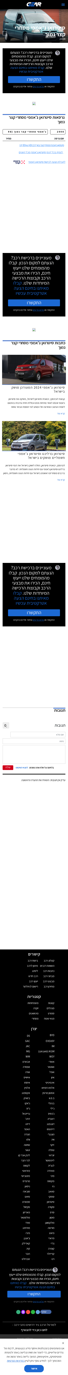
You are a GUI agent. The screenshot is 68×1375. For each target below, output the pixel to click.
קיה (28, 1248)
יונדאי (51, 1155)
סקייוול (26, 1207)
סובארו (26, 1191)
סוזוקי (51, 1196)
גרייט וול (26, 1113)
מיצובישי (25, 1176)
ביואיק (27, 1098)
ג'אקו (27, 1103)
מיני (52, 1176)
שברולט (26, 1259)
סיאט (27, 1196)
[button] (46, 1312)
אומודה (26, 1067)
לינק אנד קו (24, 1155)
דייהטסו (50, 1129)
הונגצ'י (51, 1134)
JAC (28, 1046)
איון (52, 1077)
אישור (34, 1368)
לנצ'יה (51, 1165)
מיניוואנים (34, 1013)
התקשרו (34, 79)
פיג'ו (28, 1233)
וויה (52, 1139)
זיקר (52, 1145)
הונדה (27, 1134)
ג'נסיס (51, 1113)
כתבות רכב (48, 971)
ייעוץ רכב (33, 981)
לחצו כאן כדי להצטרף (34, 1330)
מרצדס (26, 1181)
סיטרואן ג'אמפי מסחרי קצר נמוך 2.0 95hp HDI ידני (41, 145)
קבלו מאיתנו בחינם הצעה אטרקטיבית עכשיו (27, 69)
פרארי (51, 1238)
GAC (27, 1041)
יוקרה (36, 1008)
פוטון (52, 1217)
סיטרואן (50, 1202)
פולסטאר (25, 1217)
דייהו (28, 1124)
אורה (27, 1072)
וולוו (28, 1139)
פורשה (51, 1228)
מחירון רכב (49, 986)
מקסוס (50, 1181)
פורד (27, 1223)
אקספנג (26, 1093)
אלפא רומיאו (48, 1088)
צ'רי (52, 1243)
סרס (52, 1212)
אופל (51, 1072)
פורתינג (26, 1228)
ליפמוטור (49, 1160)
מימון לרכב (32, 966)
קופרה (51, 1248)
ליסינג (35, 971)
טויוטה (27, 1145)
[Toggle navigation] (63, 5)
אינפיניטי (50, 1082)
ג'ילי (52, 1108)
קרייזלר (50, 1254)
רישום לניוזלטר (30, 986)
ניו (53, 1186)
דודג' (27, 1119)
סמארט (26, 1202)
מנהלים (50, 1008)
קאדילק (26, 1243)
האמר (27, 1129)
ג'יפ (28, 1108)
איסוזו (27, 1082)
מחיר (8, 138)
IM (53, 1046)
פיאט (51, 1233)
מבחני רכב (48, 976)
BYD (52, 1035)
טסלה (51, 1150)
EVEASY (50, 1041)
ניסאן (27, 1186)
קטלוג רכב (49, 960)
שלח (8, 767)
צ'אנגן (27, 1238)
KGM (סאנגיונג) (46, 1051)
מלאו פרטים (38, 86)
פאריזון (26, 1212)
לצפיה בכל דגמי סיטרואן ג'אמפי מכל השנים (41, 152)
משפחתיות (33, 1003)
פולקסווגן (49, 1223)
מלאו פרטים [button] (38, 1301)
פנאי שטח (49, 1018)
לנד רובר (25, 1160)
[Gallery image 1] (5, 33)
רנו (53, 1259)
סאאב (51, 1191)
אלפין (27, 1088)
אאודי (51, 1062)
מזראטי (26, 1171)
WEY (51, 1056)
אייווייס (27, 1077)
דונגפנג (50, 1124)
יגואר (27, 1150)
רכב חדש (33, 976)
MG (28, 1051)
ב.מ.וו (51, 1098)
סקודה (51, 1207)
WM (28, 1056)
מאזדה (50, 1171)
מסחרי (35, 1018)
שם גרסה (59, 138)
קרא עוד (61, 413)
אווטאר (50, 1067)
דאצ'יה (51, 1119)
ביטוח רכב (33, 960)
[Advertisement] (34, 207)
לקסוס (26, 1165)
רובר (27, 1254)
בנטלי (51, 1103)
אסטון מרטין (48, 1093)
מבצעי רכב (48, 981)
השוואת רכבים (47, 966)
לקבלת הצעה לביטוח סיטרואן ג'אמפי (46, 162)
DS (28, 1036)
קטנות (51, 1003)
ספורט (51, 1013)
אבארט (26, 1062)
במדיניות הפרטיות (16, 1361)
